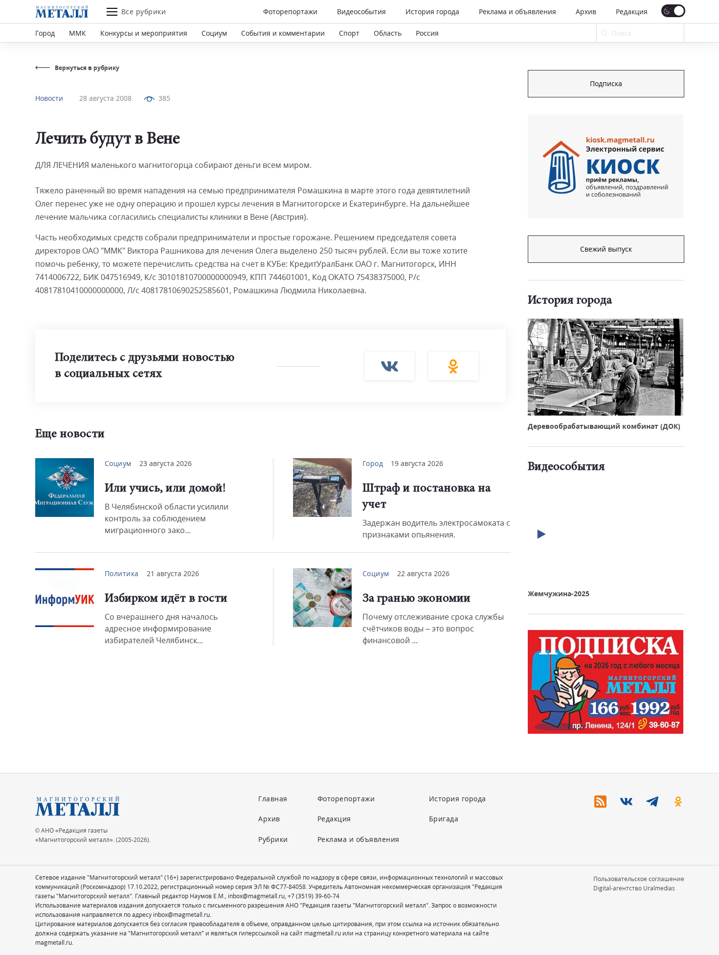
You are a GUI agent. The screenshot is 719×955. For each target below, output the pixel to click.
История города (432, 11)
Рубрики (273, 839)
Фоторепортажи (290, 11)
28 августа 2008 (105, 98)
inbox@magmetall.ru (256, 896)
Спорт (349, 33)
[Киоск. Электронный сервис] (605, 166)
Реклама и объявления (517, 11)
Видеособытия (361, 11)
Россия (427, 33)
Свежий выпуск (606, 249)
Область (388, 33)
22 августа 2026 (423, 573)
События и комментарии (283, 33)
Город (45, 33)
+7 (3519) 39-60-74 (313, 896)
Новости (49, 98)
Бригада (444, 818)
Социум (214, 33)
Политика (122, 573)
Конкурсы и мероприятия (143, 33)
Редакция (632, 11)
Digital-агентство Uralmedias (634, 888)
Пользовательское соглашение (638, 879)
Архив (586, 11)
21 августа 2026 (173, 573)
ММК (77, 33)
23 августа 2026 (165, 463)
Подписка (606, 83)
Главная (273, 798)
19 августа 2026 (417, 463)
